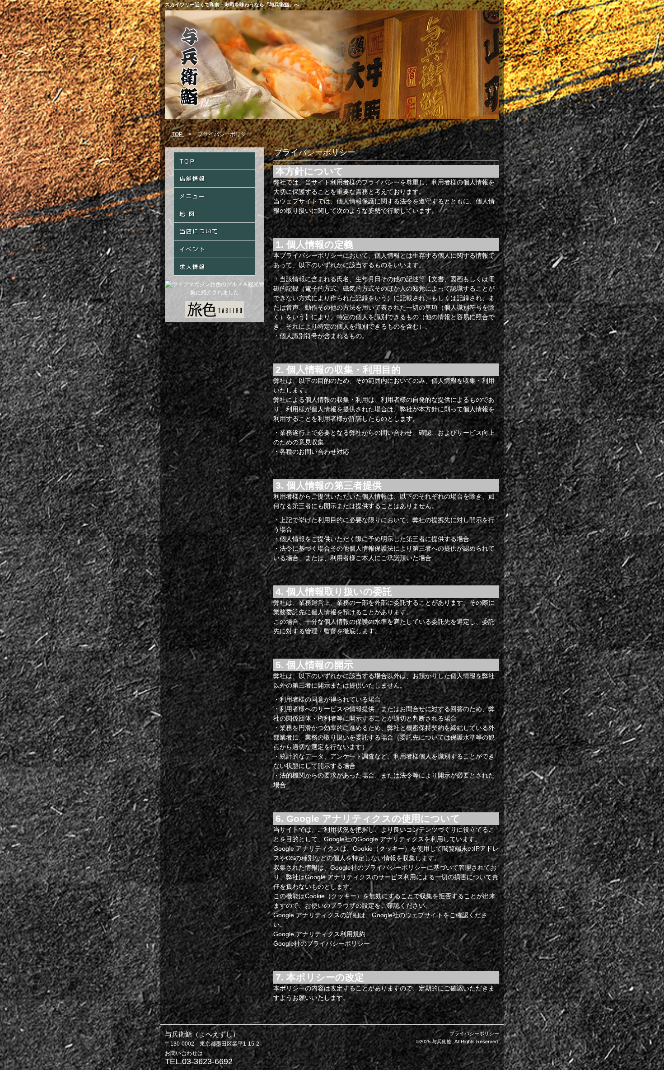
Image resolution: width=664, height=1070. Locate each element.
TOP (178, 134)
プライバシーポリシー (474, 1033)
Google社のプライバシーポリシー (321, 943)
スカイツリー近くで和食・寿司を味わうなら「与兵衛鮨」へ (232, 4)
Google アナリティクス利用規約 (319, 934)
